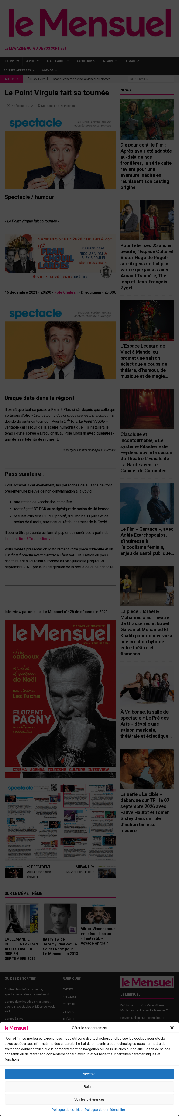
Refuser (89, 1087)
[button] (172, 1028)
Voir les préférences (89, 1099)
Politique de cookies (67, 1110)
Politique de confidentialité (105, 1110)
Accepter (89, 1074)
